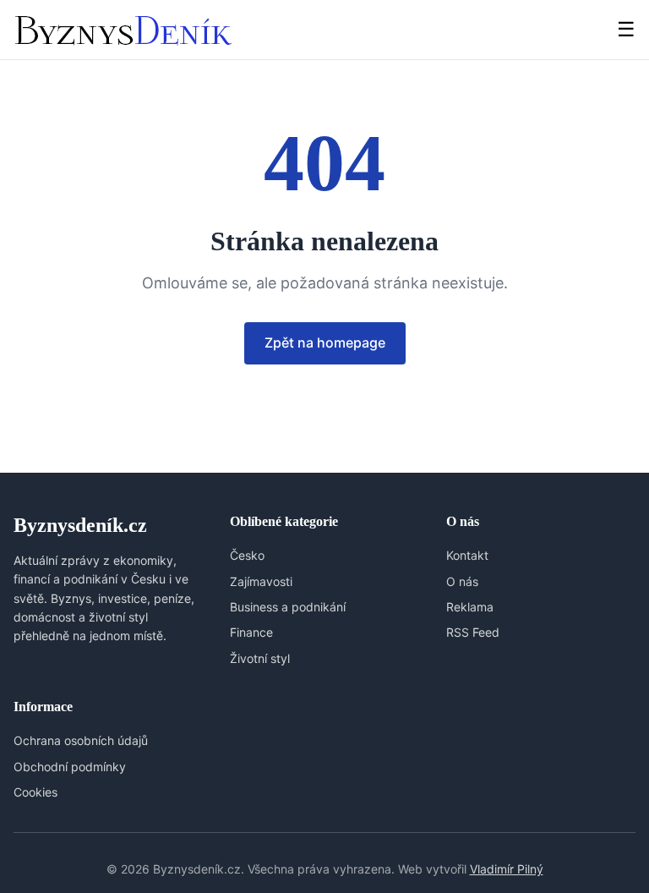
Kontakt (467, 555)
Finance (251, 632)
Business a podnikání (288, 607)
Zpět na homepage (325, 342)
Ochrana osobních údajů (81, 740)
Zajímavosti (261, 581)
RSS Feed (472, 632)
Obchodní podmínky (70, 766)
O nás (462, 581)
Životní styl (260, 658)
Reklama (470, 607)
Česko (247, 555)
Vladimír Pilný (506, 869)
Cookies (35, 792)
